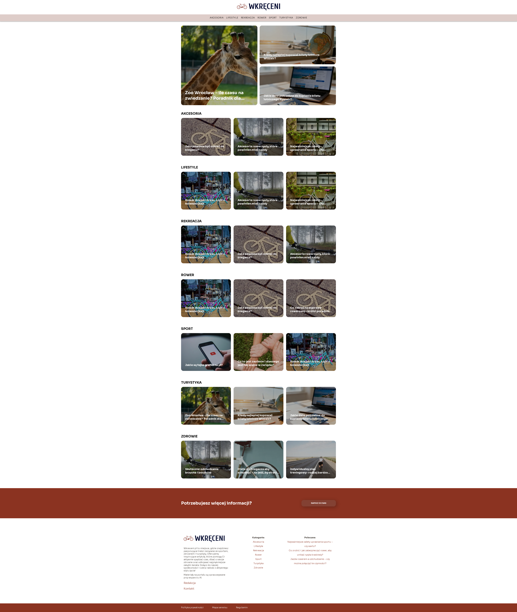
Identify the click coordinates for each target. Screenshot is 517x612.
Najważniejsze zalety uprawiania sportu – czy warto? (307, 148)
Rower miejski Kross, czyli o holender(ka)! (205, 201)
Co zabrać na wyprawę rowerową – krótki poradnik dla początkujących (309, 309)
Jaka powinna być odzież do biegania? (204, 148)
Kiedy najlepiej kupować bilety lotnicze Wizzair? (291, 56)
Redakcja (190, 583)
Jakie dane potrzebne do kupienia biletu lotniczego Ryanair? (292, 97)
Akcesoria (216, 17)
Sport (273, 17)
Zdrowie (301, 17)
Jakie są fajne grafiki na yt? (204, 365)
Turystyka (286, 17)
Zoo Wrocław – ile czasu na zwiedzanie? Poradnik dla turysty (214, 95)
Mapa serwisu (219, 607)
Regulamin (242, 607)
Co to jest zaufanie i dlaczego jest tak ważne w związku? (258, 363)
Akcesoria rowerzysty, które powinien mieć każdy (257, 148)
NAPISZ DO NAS (318, 503)
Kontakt (189, 588)
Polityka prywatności (192, 607)
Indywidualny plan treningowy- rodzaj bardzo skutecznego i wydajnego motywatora (309, 470)
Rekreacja (248, 17)
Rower (262, 17)
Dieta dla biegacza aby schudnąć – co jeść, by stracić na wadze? (258, 470)
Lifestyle (232, 17)
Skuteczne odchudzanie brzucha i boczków (202, 470)
